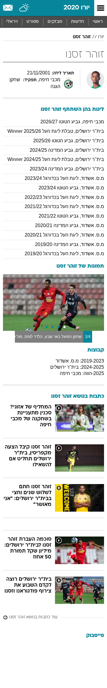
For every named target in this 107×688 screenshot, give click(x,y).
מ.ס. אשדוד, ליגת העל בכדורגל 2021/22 (64, 206)
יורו (101, 37)
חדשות (77, 22)
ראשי (98, 22)
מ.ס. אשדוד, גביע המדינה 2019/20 (69, 244)
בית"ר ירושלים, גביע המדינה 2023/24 (67, 168)
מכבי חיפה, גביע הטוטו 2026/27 (72, 121)
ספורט (32, 22)
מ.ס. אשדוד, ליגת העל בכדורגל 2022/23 (64, 197)
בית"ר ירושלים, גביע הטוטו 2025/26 (68, 140)
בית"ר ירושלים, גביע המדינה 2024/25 (67, 150)
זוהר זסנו (82, 37)
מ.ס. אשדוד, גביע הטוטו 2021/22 (71, 215)
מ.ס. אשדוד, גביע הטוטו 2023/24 (71, 187)
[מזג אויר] (24, 8)
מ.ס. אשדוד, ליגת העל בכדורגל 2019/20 (64, 253)
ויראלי (12, 22)
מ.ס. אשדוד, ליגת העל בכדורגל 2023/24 (64, 178)
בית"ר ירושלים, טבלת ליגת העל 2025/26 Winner (55, 131)
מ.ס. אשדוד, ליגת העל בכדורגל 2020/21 (64, 234)
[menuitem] (77, 22)
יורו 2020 (77, 8)
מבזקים (55, 22)
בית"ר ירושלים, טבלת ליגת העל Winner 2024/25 (55, 159)
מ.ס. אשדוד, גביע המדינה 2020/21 (69, 225)
